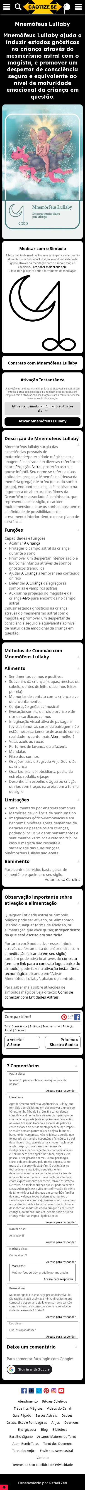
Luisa (12, 1097)
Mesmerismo (51, 1026)
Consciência (19, 1026)
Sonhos (19, 1030)
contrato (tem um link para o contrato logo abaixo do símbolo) (42, 963)
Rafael (54, 1482)
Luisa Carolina (68, 879)
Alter (55, 736)
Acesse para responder (61, 1091)
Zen (64, 1482)
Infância (35, 1026)
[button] (42, 297)
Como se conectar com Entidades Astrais (39, 995)
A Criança (32, 543)
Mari (15, 1266)
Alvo (26, 598)
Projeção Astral (28, 466)
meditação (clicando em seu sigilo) (36, 953)
